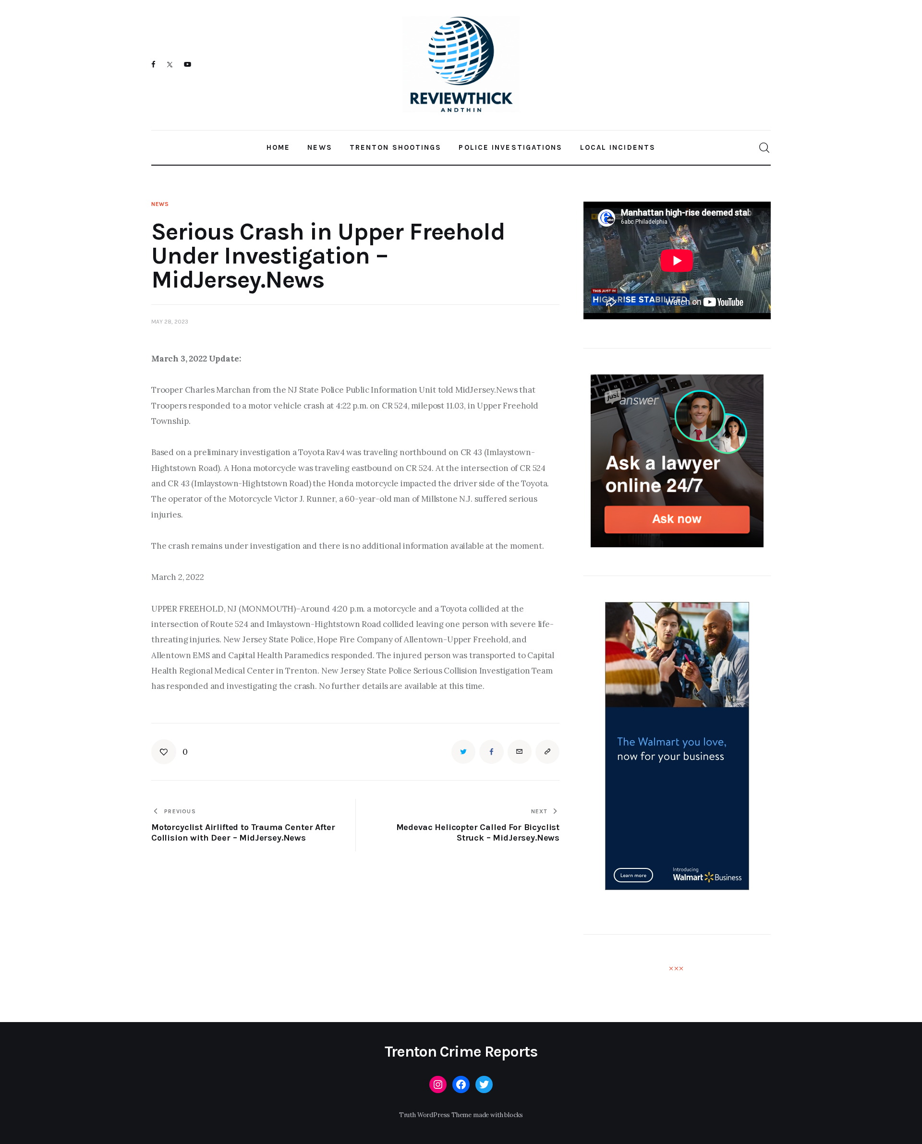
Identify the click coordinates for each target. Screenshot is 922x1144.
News (160, 204)
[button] (169, 751)
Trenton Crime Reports (461, 1052)
